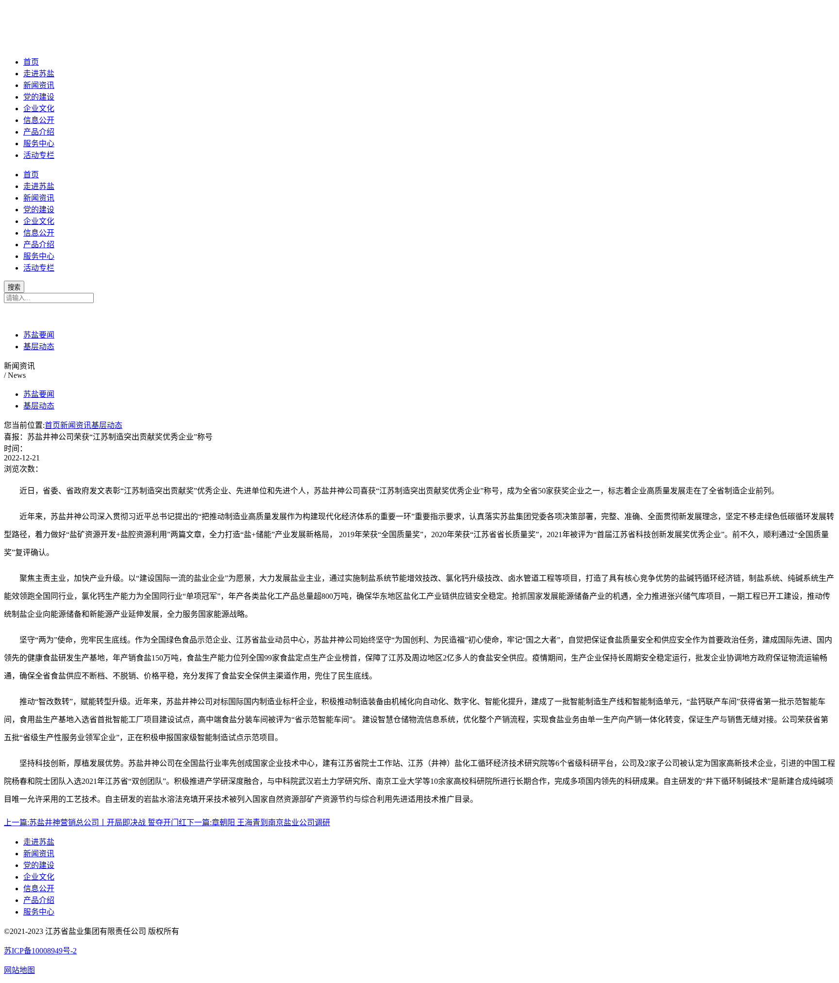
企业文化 (38, 108)
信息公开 (38, 120)
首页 (31, 62)
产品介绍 (38, 132)
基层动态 (38, 346)
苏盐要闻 (38, 335)
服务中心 (38, 143)
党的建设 (38, 97)
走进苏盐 (38, 73)
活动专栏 (38, 155)
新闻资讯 (38, 85)
